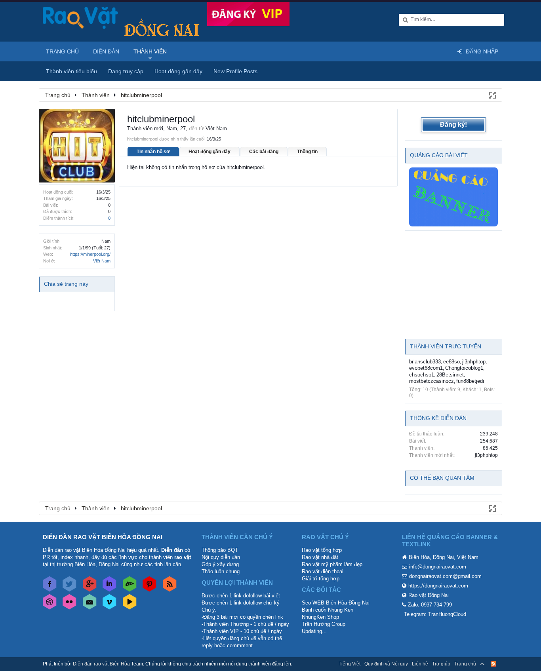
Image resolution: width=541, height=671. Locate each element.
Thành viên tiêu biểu (71, 71)
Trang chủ (62, 51)
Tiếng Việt (349, 664)
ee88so (451, 362)
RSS (493, 664)
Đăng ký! (453, 124)
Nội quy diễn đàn (221, 557)
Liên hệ (420, 664)
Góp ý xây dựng (220, 564)
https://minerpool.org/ (90, 254)
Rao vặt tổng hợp (322, 550)
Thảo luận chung (221, 571)
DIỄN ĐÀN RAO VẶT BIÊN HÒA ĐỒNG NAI (102, 537)
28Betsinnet (450, 375)
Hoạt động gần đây (209, 151)
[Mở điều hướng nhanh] (492, 95)
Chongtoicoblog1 (464, 368)
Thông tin (307, 151)
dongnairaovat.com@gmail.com (445, 576)
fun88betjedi (470, 381)
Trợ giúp (441, 664)
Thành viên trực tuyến (445, 346)
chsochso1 (421, 375)
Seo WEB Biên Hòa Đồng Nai (336, 603)
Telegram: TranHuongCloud (435, 614)
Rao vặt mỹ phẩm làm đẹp (332, 564)
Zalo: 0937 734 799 (430, 605)
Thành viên (150, 51)
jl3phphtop (474, 362)
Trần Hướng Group (323, 624)
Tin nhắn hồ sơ (153, 151)
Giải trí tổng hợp (320, 579)
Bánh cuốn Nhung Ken (327, 610)
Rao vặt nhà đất (320, 557)
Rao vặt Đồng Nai (428, 595)
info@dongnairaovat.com (437, 567)
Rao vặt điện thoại (322, 571)
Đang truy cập (125, 71)
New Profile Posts (235, 71)
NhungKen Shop (320, 617)
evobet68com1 (426, 368)
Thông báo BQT (220, 550)
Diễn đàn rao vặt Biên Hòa (101, 664)
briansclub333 (425, 362)
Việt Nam (101, 261)
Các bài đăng (263, 151)
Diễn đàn (106, 51)
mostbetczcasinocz (431, 381)
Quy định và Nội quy (386, 664)
